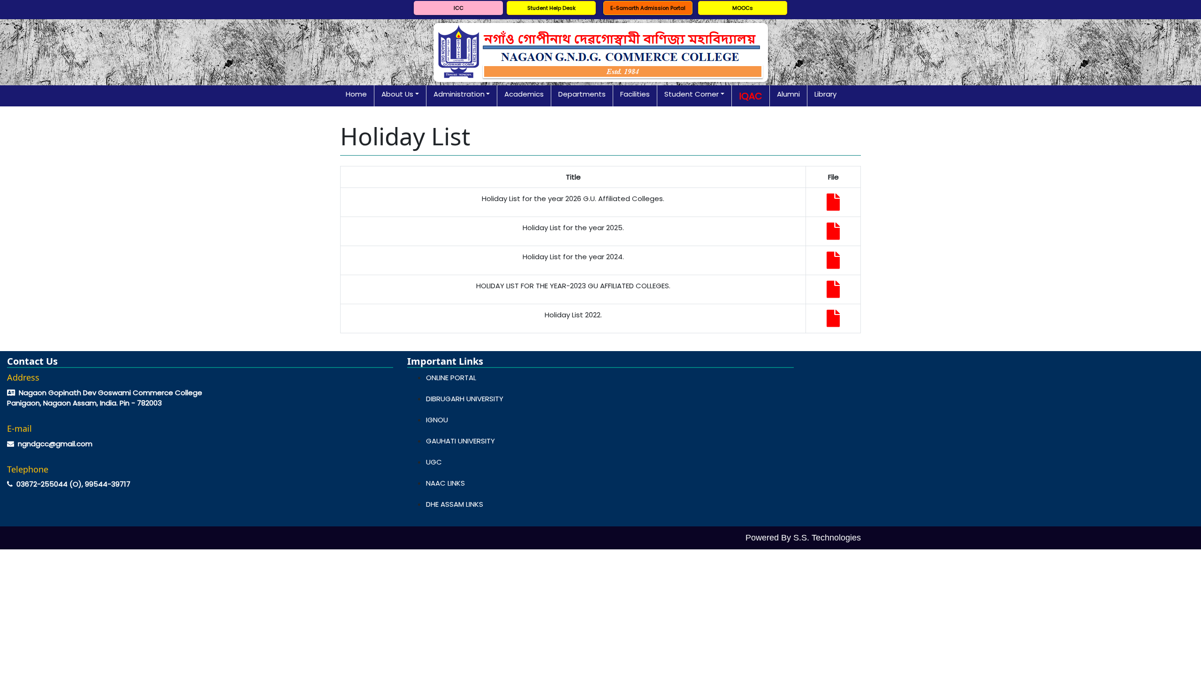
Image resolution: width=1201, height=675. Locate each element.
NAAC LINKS (445, 483)
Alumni (788, 94)
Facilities (635, 94)
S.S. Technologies (827, 537)
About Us (397, 94)
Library (825, 94)
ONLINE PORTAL (451, 377)
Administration (459, 94)
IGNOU (437, 420)
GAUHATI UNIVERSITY (460, 441)
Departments (582, 94)
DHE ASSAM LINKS (454, 504)
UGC (434, 462)
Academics (524, 94)
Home (356, 94)
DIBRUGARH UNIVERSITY (464, 399)
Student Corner (691, 94)
